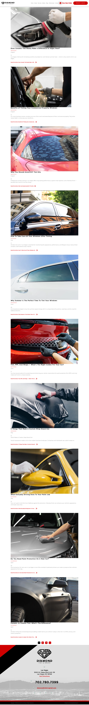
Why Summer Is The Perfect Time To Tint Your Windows (34, 300)
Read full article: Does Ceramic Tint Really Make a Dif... (23, 62)
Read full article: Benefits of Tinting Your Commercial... (23, 121)
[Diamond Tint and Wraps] (7, 3)
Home (32, 3)
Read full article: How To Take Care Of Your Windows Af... (23, 250)
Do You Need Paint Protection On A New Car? (30, 559)
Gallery (43, 3)
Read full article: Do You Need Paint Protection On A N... (23, 572)
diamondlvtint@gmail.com (46, 688)
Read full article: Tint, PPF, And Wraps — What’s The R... (23, 378)
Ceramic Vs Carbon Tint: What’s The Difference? (31, 623)
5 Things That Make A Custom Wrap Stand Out (30, 429)
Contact (57, 3)
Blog (47, 3)
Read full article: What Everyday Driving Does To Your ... (23, 508)
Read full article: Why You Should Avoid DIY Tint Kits (22, 186)
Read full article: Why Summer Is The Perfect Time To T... (23, 314)
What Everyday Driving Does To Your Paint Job (30, 494)
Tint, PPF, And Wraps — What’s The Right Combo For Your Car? (37, 365)
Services (39, 3)
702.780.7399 (67, 3)
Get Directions (44, 676)
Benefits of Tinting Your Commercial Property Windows (34, 108)
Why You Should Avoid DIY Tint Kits (26, 172)
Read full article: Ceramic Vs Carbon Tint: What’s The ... (23, 637)
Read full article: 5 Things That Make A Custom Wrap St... (23, 444)
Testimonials (51, 3)
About (35, 3)
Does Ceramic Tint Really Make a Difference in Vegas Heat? (35, 48)
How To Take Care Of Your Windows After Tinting (31, 236)
